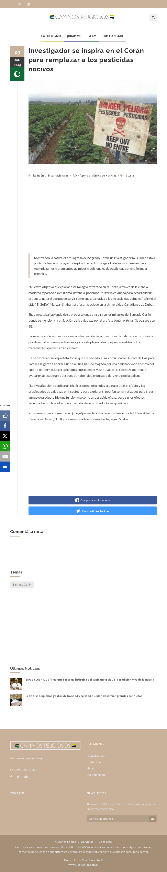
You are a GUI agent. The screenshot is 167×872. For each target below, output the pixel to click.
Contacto (105, 841)
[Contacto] (28, 4)
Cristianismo (112, 36)
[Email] (5, 456)
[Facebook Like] (5, 415)
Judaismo (74, 36)
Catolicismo (51, 36)
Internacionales (58, 175)
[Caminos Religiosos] (83, 19)
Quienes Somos (65, 841)
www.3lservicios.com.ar (83, 864)
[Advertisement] (93, 218)
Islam (92, 36)
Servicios (87, 841)
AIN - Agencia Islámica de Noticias (94, 175)
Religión (38, 175)
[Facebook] (13, 4)
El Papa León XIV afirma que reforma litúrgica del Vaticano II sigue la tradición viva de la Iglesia (89, 679)
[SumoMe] (5, 467)
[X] (5, 436)
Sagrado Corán (22, 584)
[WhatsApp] (5, 446)
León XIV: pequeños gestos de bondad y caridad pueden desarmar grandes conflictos (83, 696)
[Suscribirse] (152, 819)
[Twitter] (21, 4)
